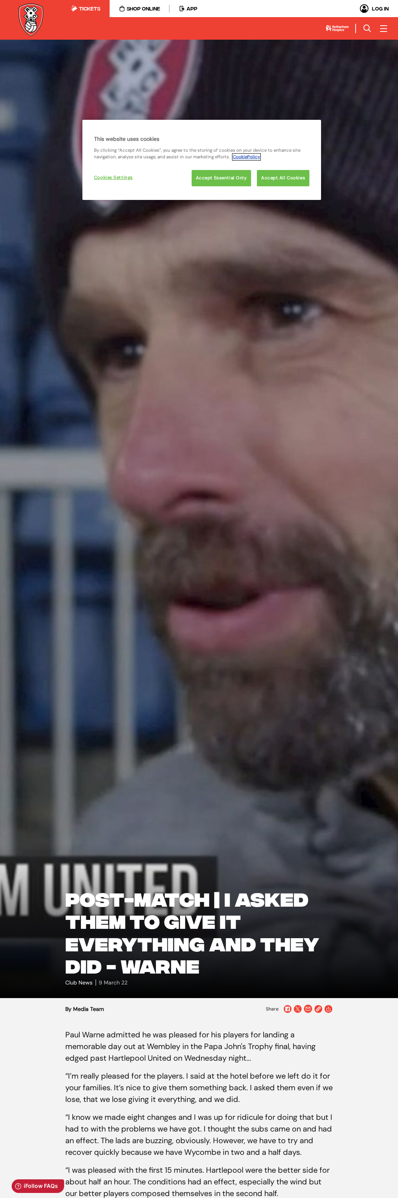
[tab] (86, 8)
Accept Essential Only (221, 178)
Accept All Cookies (283, 178)
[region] (201, 160)
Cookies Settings (113, 177)
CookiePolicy (246, 157)
